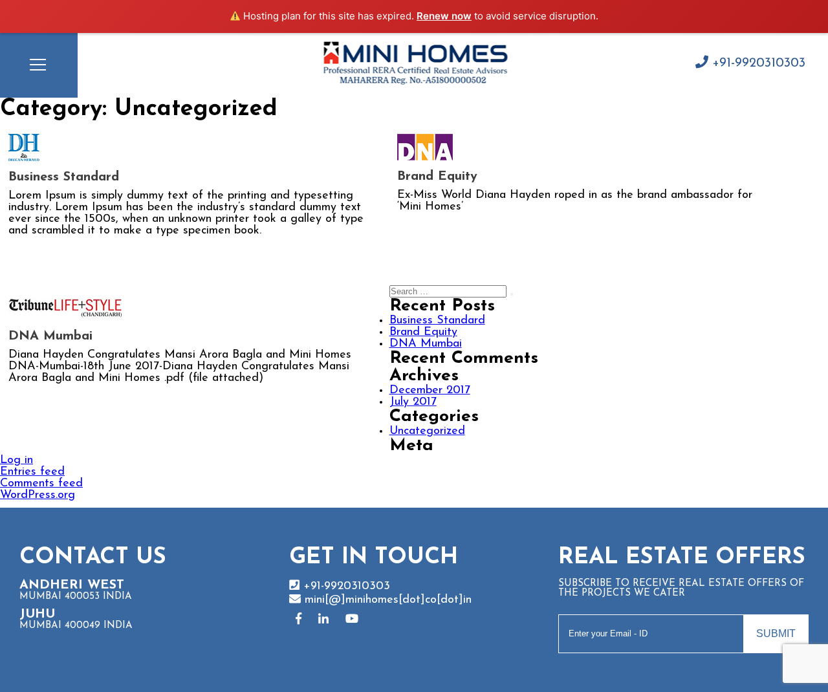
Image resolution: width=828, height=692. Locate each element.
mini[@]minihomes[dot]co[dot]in (386, 600)
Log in (16, 460)
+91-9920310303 (756, 63)
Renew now (444, 16)
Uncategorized (427, 431)
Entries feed (32, 472)
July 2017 (413, 402)
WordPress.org (37, 495)
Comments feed (41, 484)
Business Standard (63, 177)
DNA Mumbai (50, 336)
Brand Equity (437, 176)
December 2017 (429, 390)
